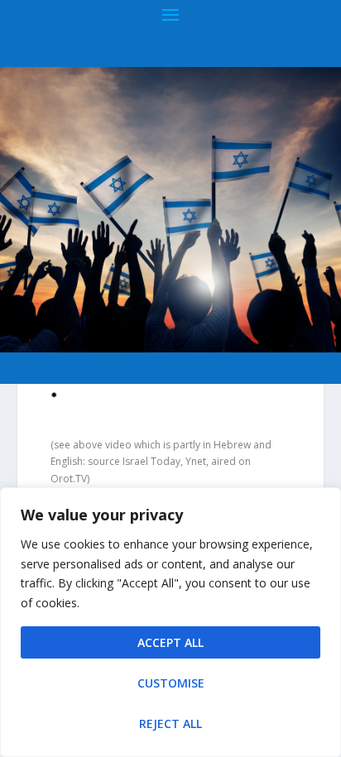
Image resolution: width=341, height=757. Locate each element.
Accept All (170, 642)
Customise (170, 683)
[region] (170, 622)
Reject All (170, 723)
